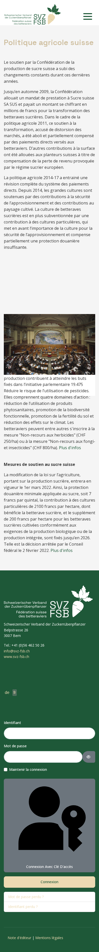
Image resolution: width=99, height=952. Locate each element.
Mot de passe (15, 745)
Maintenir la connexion (28, 769)
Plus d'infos (70, 447)
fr (14, 692)
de (7, 692)
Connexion (49, 881)
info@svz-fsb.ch (17, 651)
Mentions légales (49, 937)
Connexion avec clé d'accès (49, 866)
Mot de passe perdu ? (26, 896)
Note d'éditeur (19, 937)
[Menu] (86, 16)
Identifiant (12, 722)
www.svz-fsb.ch (16, 656)
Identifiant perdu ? (23, 906)
